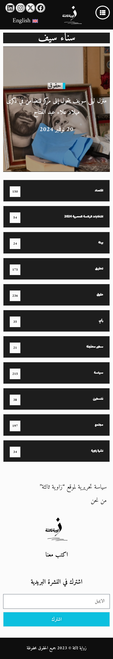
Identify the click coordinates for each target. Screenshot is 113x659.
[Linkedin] (10, 8)
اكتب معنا (57, 555)
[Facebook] (40, 8)
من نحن (99, 500)
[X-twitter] (30, 8)
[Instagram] (20, 8)
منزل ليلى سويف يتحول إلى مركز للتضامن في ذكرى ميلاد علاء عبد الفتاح (56, 107)
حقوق (54, 85)
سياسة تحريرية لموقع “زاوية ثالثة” (73, 487)
